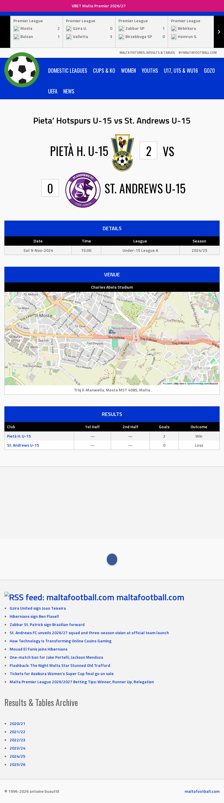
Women (128, 70)
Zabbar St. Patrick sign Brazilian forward (47, 624)
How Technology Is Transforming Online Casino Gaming (60, 641)
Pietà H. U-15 (19, 436)
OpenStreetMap (195, 383)
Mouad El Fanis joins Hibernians (38, 649)
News (68, 91)
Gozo (209, 70)
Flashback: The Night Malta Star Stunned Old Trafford (60, 665)
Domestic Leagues (67, 70)
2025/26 (17, 764)
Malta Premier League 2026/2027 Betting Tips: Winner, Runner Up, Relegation (82, 682)
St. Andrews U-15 (23, 445)
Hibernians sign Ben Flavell (34, 616)
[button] (112, 333)
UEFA (52, 91)
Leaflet (169, 383)
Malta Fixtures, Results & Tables (147, 52)
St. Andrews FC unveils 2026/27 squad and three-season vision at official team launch (89, 632)
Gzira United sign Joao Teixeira (38, 608)
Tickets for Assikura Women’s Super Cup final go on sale (62, 673)
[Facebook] (112, 559)
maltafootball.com (150, 597)
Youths (150, 70)
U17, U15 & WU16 (181, 70)
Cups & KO (104, 70)
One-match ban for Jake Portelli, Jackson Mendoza (56, 657)
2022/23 (17, 740)
